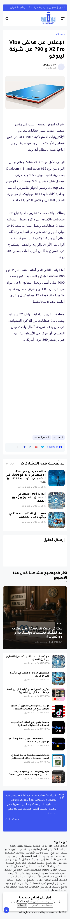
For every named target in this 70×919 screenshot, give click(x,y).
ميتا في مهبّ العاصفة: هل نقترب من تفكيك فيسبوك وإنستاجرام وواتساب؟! (37, 633)
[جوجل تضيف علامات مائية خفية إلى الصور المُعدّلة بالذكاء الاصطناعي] (58, 760)
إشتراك (22, 905)
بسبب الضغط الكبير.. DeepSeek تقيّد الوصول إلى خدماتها (28, 740)
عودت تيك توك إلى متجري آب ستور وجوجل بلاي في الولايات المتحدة (30, 707)
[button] (17, 447)
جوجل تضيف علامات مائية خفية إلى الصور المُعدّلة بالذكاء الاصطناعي (30, 757)
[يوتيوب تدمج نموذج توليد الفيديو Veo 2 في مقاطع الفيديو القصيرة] (58, 694)
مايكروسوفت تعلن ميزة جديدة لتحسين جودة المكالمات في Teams (29, 773)
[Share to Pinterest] (36, 447)
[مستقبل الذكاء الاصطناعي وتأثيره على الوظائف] (56, 520)
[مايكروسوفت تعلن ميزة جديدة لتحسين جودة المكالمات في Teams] (58, 776)
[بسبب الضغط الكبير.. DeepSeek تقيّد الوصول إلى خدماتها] (58, 744)
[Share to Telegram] (24, 447)
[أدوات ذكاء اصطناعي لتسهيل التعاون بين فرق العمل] (56, 500)
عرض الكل (9, 464)
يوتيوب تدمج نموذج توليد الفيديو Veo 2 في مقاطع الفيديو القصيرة (28, 691)
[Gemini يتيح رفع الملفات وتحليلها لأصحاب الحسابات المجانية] (58, 727)
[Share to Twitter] (42, 447)
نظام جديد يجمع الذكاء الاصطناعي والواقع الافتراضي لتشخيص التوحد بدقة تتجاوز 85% (26, 477)
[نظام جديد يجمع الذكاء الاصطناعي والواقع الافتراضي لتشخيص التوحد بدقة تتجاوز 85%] (56, 478)
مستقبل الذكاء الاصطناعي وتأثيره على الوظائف (27, 515)
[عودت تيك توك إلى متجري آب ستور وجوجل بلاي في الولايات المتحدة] (58, 711)
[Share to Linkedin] (30, 447)
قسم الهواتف (41, 437)
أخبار (59, 623)
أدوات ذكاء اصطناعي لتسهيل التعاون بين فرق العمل (28, 498)
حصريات (60, 34)
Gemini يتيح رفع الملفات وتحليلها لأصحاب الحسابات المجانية (30, 724)
